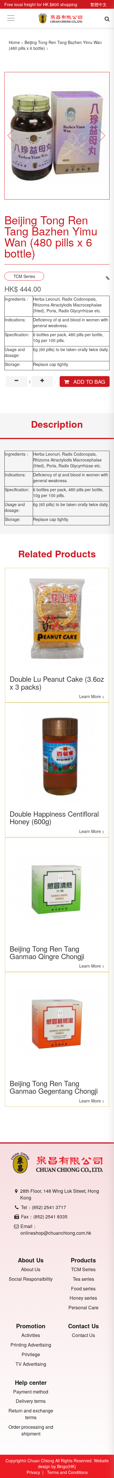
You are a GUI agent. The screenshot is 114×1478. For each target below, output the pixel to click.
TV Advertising (30, 1364)
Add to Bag (87, 381)
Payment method (30, 1392)
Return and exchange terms (30, 1414)
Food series (83, 1288)
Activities (30, 1335)
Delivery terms (31, 1401)
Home (14, 42)
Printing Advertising (31, 1345)
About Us (30, 1269)
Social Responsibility (31, 1279)
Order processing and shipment (30, 1430)
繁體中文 (98, 4)
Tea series (83, 1279)
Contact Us (83, 1335)
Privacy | (36, 1472)
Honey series (83, 1298)
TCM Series (24, 276)
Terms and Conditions (67, 1472)
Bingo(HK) (66, 1466)
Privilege (31, 1354)
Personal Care (83, 1307)
